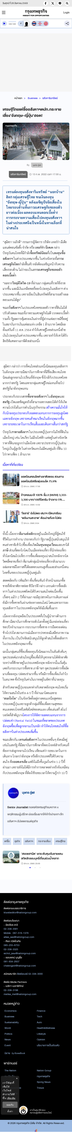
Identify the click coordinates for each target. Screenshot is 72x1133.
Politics (8, 1034)
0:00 (10, 24)
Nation (8, 1082)
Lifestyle (41, 1034)
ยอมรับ (10, 1104)
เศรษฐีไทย (60, 841)
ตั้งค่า (10, 1111)
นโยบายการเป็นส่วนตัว (48, 1045)
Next (62, 858)
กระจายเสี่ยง (44, 841)
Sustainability (12, 1022)
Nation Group (44, 1070)
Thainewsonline (13, 1088)
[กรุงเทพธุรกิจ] (36, 12)
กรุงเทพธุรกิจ (43, 1076)
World (8, 1028)
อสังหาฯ (29, 841)
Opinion (41, 1039)
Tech (39, 1016)
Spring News (43, 1082)
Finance (41, 1011)
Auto (39, 1022)
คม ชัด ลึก (10, 1076)
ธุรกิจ (17, 841)
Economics (10, 1011)
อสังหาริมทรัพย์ (50, 98)
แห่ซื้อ (7, 841)
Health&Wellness (46, 1028)
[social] (45, 3)
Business (33, 98)
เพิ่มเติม (11, 1098)
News (8, 1039)
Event (8, 1045)
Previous (7, 858)
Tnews (40, 1088)
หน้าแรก (18, 98)
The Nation (10, 1070)
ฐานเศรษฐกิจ (11, 1093)
